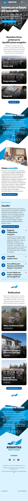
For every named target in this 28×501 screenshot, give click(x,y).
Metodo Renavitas (5, 202)
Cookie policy (4, 491)
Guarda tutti (13, 102)
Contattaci (14, 455)
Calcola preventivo (8, 21)
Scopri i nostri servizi (8, 194)
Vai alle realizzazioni (12, 388)
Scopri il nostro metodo (9, 226)
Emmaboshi (24, 491)
